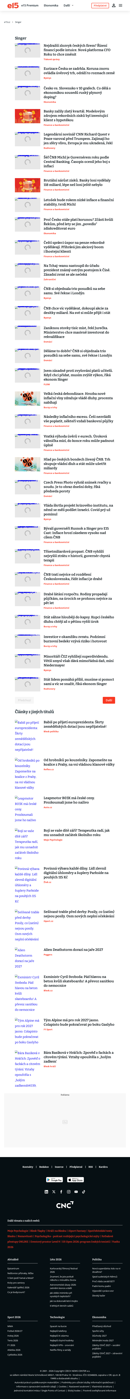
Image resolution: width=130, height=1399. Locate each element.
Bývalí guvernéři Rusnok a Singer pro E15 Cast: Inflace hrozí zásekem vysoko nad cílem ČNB (76, 532)
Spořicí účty (98, 1330)
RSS (91, 1167)
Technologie (57, 1317)
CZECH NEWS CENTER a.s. (77, 1370)
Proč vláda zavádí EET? (103, 1281)
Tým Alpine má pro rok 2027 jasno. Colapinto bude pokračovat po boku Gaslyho (79, 1022)
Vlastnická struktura (102, 1386)
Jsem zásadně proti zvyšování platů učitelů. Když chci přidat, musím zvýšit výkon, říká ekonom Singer (78, 375)
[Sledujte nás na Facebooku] (61, 1191)
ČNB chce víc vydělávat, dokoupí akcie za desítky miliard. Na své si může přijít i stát (77, 310)
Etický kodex (74, 1390)
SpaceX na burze (58, 1326)
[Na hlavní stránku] (13, 5)
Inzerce (59, 1167)
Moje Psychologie (17, 1230)
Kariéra (103, 1167)
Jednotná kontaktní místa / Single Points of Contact (39, 1390)
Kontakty (28, 1167)
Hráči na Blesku (56, 1230)
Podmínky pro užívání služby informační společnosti (87, 1382)
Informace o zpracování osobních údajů (36, 1386)
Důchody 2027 (99, 1335)
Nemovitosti (25, 1236)
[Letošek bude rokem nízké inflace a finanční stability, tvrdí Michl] (27, 205)
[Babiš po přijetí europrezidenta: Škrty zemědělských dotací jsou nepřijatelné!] (27, 736)
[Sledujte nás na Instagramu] (68, 1191)
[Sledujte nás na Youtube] (76, 1191)
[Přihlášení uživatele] (113, 5)
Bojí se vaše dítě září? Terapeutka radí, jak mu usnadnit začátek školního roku (77, 832)
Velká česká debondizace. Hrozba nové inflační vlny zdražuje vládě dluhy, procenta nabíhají (78, 398)
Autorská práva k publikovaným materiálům (37, 1382)
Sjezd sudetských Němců (104, 1276)
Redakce (44, 1167)
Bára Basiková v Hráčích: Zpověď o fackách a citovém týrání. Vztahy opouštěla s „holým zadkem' (79, 1057)
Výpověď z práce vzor (103, 1290)
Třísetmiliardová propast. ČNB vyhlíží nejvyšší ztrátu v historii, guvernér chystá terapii (77, 555)
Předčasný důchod (101, 1326)
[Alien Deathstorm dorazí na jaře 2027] (27, 958)
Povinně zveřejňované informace (99, 1390)
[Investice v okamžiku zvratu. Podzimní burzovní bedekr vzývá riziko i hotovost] (27, 642)
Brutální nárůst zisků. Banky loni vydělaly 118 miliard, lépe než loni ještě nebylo (77, 182)
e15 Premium (29, 5)
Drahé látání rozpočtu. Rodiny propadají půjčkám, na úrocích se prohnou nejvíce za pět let (78, 598)
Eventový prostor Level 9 (45, 1241)
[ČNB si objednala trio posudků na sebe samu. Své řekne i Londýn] (27, 293)
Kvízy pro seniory (16, 1282)
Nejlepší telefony (58, 1330)
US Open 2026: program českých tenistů (86, 1241)
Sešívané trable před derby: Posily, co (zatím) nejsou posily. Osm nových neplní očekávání (79, 914)
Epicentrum (13, 1268)
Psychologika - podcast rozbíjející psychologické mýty (67, 1236)
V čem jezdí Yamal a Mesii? (20, 1277)
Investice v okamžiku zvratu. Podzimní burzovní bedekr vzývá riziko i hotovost (75, 639)
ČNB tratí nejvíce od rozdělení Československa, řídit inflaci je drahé (73, 576)
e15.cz (7, 22)
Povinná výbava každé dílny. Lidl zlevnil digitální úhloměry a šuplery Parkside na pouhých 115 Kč (76, 872)
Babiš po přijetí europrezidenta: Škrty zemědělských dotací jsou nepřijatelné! (75, 724)
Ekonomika (51, 5)
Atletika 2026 (13, 1349)
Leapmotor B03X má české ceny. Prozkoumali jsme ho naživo (69, 800)
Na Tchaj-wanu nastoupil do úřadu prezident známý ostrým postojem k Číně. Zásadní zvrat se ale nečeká (77, 270)
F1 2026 (11, 1345)
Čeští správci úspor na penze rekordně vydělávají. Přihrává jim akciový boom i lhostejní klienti (74, 247)
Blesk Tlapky (37, 1230)
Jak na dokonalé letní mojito (64, 1300)
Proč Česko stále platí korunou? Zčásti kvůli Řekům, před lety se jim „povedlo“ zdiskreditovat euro (78, 224)
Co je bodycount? (16, 1292)
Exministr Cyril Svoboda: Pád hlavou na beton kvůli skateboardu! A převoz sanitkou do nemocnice (79, 981)
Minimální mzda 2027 (103, 1340)
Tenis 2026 (12, 1340)
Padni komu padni (101, 1286)
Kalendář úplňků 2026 (18, 1287)
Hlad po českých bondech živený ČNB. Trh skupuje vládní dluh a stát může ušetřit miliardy (77, 463)
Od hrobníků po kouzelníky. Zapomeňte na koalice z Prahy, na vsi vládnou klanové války (79, 762)
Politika (97, 1259)
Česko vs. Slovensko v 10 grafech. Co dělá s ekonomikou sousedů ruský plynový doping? (77, 92)
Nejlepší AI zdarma (59, 1335)
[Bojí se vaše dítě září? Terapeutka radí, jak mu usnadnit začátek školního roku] (27, 844)
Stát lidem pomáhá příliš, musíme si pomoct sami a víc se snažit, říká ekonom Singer (79, 681)
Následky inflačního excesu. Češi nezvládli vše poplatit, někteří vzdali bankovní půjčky (78, 419)
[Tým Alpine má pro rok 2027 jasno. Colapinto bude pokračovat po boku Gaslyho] (27, 1031)
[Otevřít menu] (120, 5)
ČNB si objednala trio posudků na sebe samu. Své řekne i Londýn (74, 291)
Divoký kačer (98, 1295)
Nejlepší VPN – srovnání (62, 1345)
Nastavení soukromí (79, 1386)
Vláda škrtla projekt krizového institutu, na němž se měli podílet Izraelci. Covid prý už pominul (78, 509)
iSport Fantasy (77, 1230)
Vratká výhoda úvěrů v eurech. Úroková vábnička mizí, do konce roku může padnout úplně (79, 440)
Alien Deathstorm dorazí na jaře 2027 (73, 950)
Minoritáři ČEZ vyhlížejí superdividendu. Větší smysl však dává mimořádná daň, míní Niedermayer (79, 660)
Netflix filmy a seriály (60, 1349)
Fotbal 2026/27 (14, 1330)
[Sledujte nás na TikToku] (83, 1191)
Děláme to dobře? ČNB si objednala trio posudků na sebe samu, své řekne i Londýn (78, 353)
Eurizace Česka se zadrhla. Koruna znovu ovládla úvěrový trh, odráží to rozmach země (79, 71)
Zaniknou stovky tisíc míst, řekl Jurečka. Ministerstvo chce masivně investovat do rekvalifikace (76, 332)
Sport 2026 (14, 1317)
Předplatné (76, 1167)
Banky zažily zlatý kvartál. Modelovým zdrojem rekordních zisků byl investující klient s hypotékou (76, 115)
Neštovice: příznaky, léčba (20, 1273)
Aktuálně (12, 1259)
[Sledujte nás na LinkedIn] (46, 1191)
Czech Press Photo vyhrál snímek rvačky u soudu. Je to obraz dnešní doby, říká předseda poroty (77, 486)
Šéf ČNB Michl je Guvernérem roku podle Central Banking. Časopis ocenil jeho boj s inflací (77, 161)
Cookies (63, 1386)
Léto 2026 (56, 1259)
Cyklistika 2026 (14, 1354)
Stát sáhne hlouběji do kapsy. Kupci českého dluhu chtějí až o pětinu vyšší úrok (79, 619)
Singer (18, 22)
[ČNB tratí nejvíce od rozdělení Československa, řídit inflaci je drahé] (27, 579)
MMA (10, 1326)
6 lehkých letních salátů (61, 1305)
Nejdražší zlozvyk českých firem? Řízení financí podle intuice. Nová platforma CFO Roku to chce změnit (77, 50)
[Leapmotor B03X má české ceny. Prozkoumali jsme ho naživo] (27, 809)
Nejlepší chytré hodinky (62, 1340)
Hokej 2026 (13, 1335)
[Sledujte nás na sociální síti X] (54, 1191)
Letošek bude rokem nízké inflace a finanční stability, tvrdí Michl (79, 202)
